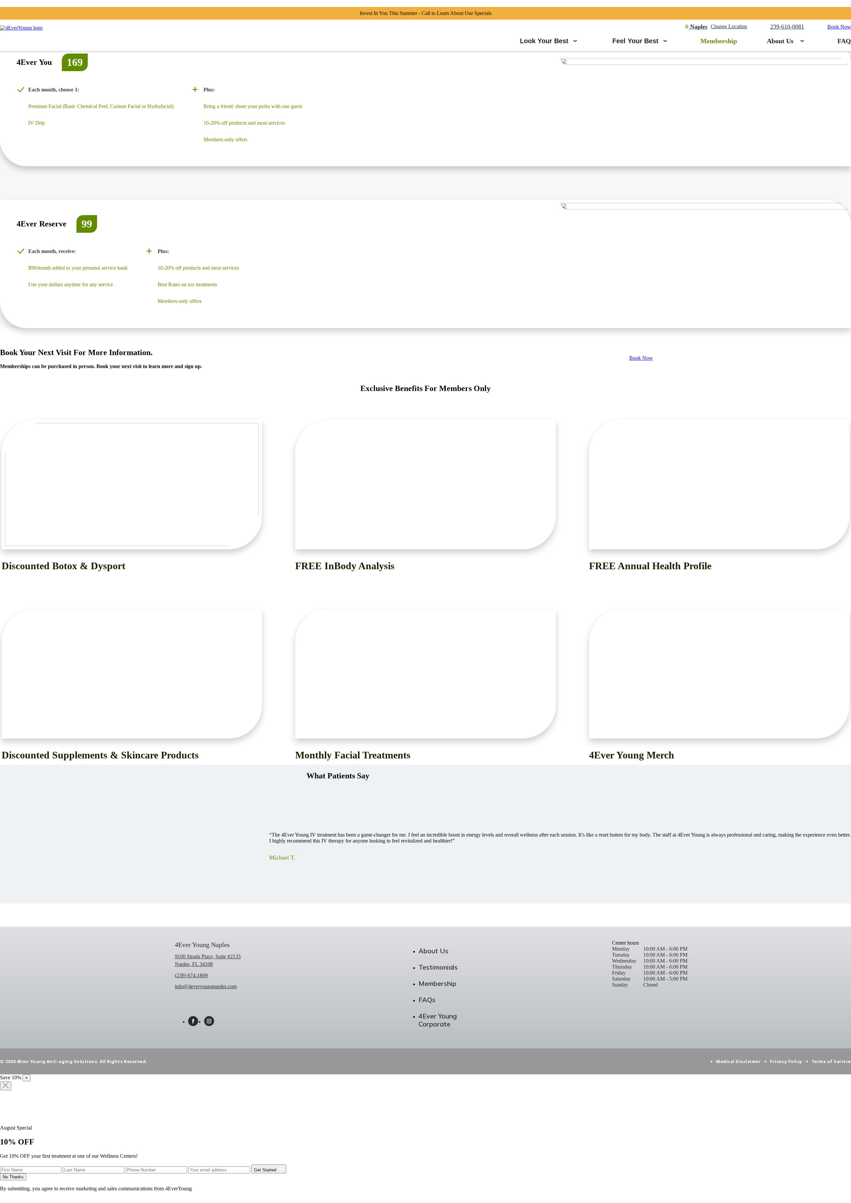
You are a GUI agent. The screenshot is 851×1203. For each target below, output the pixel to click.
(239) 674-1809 (191, 975)
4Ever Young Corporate (438, 1020)
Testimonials (438, 967)
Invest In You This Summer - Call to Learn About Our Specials (426, 13)
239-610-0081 (787, 27)
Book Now (839, 27)
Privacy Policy (786, 1061)
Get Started (266, 1169)
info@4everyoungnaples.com (206, 986)
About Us (780, 41)
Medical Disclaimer (738, 1061)
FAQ (844, 41)
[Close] (5, 1085)
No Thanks (13, 1176)
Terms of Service (831, 1061)
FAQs (427, 1000)
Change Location (729, 27)
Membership (718, 41)
